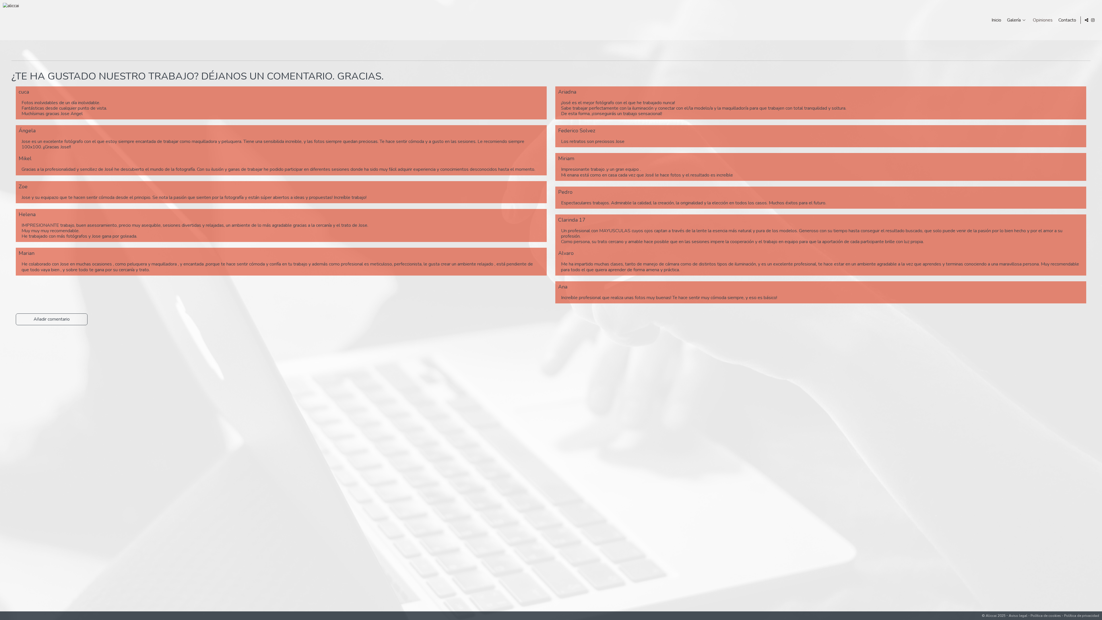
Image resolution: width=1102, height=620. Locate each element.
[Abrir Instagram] (1093, 20)
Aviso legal (1018, 615)
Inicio (996, 20)
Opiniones (1043, 20)
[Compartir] (1086, 20)
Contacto (1067, 20)
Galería (1014, 20)
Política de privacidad (1081, 615)
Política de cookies (1046, 615)
